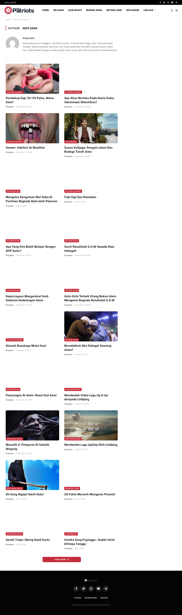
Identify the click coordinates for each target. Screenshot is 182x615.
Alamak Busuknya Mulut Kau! (26, 346)
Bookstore (91, 597)
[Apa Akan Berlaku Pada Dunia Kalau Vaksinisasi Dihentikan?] (91, 79)
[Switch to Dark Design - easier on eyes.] (172, 10)
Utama (45, 10)
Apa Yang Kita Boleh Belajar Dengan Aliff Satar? (31, 249)
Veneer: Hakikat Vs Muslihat (25, 148)
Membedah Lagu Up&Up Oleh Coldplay (90, 445)
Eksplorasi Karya (72, 389)
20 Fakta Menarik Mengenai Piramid (89, 494)
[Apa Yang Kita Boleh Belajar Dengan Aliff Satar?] (32, 227)
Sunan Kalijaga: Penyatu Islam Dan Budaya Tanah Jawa (88, 150)
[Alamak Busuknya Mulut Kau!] (32, 326)
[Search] (176, 10)
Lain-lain (148, 10)
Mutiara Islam (114, 10)
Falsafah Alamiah (14, 92)
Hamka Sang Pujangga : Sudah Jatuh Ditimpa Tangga (89, 542)
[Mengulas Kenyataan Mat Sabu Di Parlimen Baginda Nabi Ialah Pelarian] (32, 178)
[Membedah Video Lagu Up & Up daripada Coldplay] (91, 376)
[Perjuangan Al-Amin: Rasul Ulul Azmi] (32, 376)
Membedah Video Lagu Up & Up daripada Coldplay (86, 397)
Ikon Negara (132, 10)
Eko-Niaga (58, 10)
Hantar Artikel (10, 2)
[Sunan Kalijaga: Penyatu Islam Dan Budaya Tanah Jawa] (91, 128)
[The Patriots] (19, 10)
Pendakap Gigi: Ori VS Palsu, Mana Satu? (30, 100)
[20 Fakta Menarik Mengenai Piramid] (91, 475)
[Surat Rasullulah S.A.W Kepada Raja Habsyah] (91, 227)
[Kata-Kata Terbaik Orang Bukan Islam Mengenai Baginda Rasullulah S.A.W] (91, 277)
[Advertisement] (151, 45)
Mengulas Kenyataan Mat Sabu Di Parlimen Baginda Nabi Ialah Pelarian (31, 199)
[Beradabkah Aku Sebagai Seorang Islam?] (91, 326)
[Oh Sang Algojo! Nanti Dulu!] (32, 475)
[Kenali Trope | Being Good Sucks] (32, 520)
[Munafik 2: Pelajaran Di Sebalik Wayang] (32, 425)
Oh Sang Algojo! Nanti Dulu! (25, 494)
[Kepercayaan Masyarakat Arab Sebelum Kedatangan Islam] (32, 277)
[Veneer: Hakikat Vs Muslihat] (32, 128)
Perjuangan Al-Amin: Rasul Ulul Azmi (31, 395)
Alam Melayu (75, 10)
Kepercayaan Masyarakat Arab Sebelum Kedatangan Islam (27, 298)
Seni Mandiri (70, 142)
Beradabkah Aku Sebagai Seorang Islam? (87, 348)
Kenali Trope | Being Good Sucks (28, 540)
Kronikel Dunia (94, 10)
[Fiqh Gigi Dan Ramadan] (91, 178)
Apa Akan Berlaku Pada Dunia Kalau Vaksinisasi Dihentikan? (89, 100)
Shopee (104, 597)
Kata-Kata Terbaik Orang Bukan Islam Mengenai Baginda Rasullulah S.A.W (90, 298)
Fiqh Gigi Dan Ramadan (80, 197)
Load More (60, 559)
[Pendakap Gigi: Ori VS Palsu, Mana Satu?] (32, 79)
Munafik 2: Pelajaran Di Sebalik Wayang (27, 447)
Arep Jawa (28, 38)
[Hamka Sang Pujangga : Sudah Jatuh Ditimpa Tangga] (91, 520)
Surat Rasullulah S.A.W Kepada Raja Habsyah (89, 249)
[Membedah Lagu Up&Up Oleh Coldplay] (91, 425)
